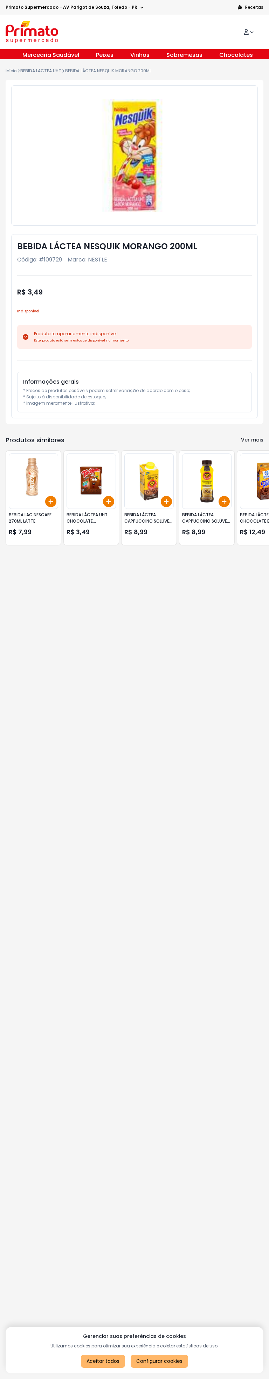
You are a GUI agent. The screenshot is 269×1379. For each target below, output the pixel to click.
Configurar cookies (159, 1361)
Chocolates (236, 55)
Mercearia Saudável (50, 55)
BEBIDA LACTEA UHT (40, 71)
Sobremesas (184, 55)
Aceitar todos (103, 1361)
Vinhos (140, 55)
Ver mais (252, 439)
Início (11, 71)
